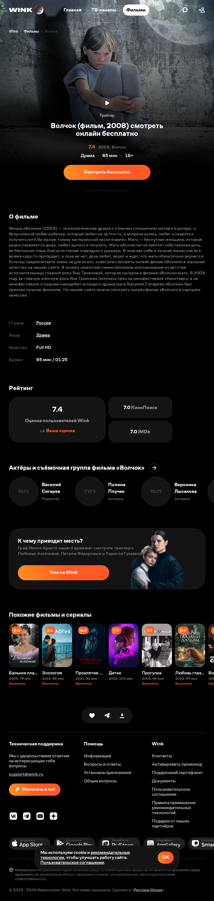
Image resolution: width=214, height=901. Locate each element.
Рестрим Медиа (148, 890)
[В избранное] (92, 715)
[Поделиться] (107, 715)
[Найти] (185, 10)
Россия (43, 322)
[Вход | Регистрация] (201, 10)
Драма (43, 335)
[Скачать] (122, 715)
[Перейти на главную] (26, 10)
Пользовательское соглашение (72, 862)
